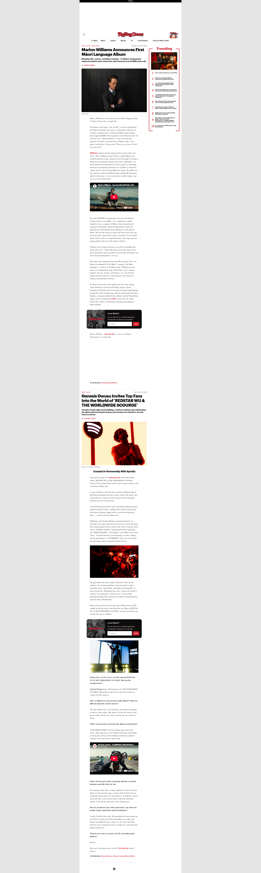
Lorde (113, 299)
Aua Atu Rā (109, 334)
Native (132, 856)
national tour (115, 477)
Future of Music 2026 (161, 40)
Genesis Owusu (106, 856)
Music (103, 40)
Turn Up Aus (123, 848)
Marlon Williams (111, 383)
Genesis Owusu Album (121, 856)
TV (132, 40)
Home (83, 45)
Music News (96, 45)
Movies (123, 40)
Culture (113, 40)
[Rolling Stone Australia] (130, 36)
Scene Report (143, 40)
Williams (94, 153)
